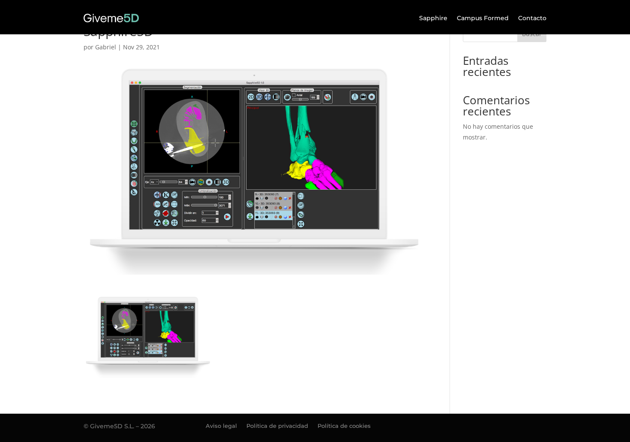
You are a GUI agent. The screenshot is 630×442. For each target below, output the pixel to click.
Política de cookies (344, 426)
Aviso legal (221, 426)
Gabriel (105, 47)
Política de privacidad (277, 426)
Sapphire (433, 18)
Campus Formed (483, 18)
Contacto (532, 18)
